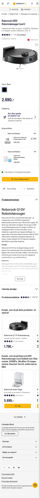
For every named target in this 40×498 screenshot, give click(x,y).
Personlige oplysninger (10, 481)
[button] (4, 89)
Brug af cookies (7, 478)
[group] (20, 56)
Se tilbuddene (10, 434)
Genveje (5, 441)
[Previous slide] (4, 57)
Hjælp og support (9, 452)
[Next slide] (36, 57)
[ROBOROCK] (32, 40)
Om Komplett (7, 457)
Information (7, 447)
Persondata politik (8, 474)
